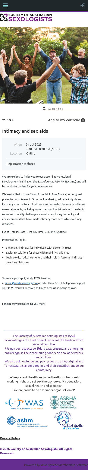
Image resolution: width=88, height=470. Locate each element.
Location (16, 153)
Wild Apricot (49, 465)
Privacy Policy (10, 438)
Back (10, 120)
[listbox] (67, 120)
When (18, 144)
